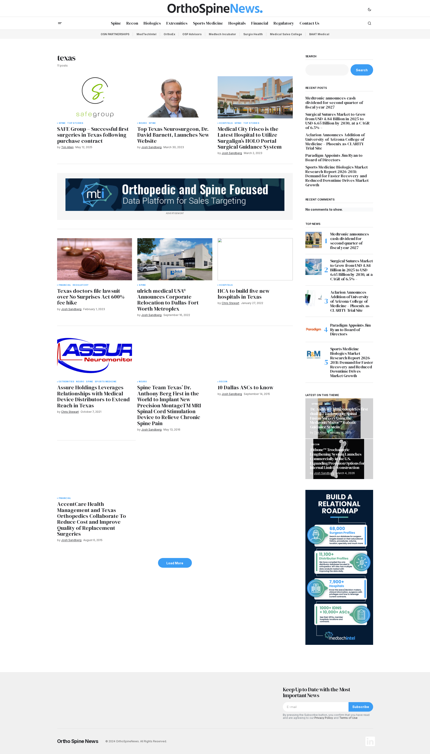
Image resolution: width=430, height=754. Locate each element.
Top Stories (75, 123)
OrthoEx (169, 34)
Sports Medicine (105, 381)
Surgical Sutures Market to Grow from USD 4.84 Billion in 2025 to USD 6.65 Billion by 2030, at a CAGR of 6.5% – (337, 121)
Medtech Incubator (222, 34)
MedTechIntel (146, 34)
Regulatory (80, 285)
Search (311, 56)
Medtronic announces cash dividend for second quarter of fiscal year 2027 (334, 102)
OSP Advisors (192, 34)
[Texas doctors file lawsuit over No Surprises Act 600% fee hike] (94, 259)
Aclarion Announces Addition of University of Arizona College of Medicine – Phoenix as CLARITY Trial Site (335, 141)
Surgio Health (253, 34)
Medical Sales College (286, 34)
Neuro (143, 123)
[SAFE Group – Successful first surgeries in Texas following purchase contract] (94, 97)
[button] (369, 9)
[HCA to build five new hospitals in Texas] (255, 259)
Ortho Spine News (77, 741)
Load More (174, 563)
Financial (65, 285)
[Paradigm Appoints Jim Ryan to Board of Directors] (313, 329)
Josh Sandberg (324, 473)
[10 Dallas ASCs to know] (255, 356)
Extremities (66, 381)
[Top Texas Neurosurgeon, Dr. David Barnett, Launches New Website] (174, 97)
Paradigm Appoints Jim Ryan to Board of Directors (334, 157)
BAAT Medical (319, 34)
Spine (62, 123)
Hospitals (226, 123)
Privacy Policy (323, 717)
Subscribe (360, 707)
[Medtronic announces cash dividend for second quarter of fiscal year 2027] (313, 240)
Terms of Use (348, 717)
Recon (223, 381)
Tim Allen (320, 432)
